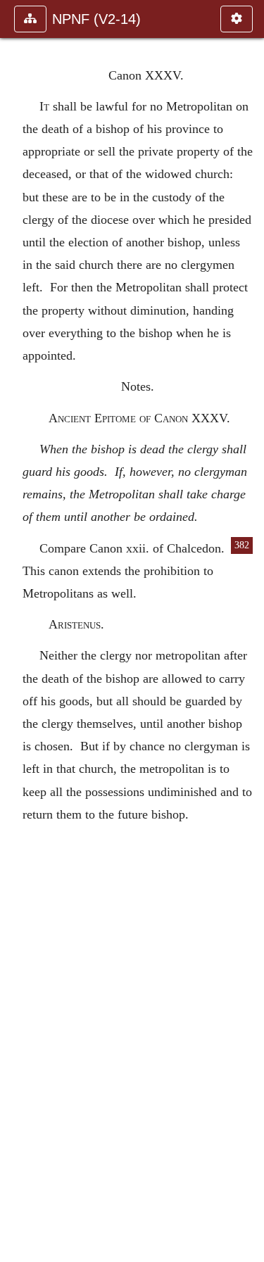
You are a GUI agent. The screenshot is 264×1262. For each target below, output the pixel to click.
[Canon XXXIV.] (16, 631)
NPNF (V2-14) (96, 19)
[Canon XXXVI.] (248, 631)
